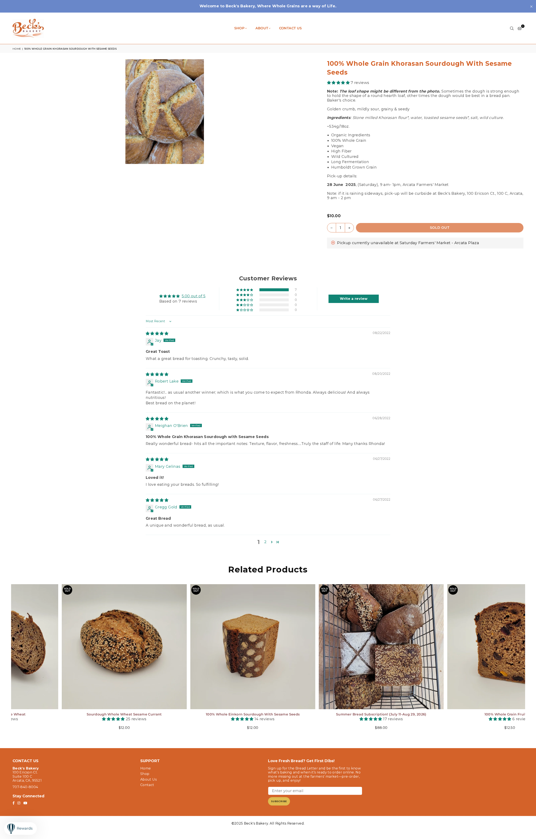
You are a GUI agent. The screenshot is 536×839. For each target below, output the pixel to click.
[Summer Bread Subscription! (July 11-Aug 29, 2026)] (76, 646)
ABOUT (261, 28)
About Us (148, 779)
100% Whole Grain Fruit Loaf (205, 714)
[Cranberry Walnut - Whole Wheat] (461, 646)
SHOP (239, 28)
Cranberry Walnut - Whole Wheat (462, 714)
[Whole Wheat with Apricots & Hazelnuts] (333, 646)
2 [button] (265, 542)
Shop (144, 774)
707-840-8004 (25, 787)
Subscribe (279, 801)
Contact (147, 785)
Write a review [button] (353, 299)
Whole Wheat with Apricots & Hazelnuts (333, 714)
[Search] (512, 28)
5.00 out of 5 (194, 296)
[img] (157, 333)
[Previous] (8, 659)
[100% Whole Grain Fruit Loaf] (204, 646)
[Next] (527, 659)
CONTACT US (290, 28)
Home (17, 48)
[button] (519, 28)
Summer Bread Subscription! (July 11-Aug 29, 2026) (76, 714)
